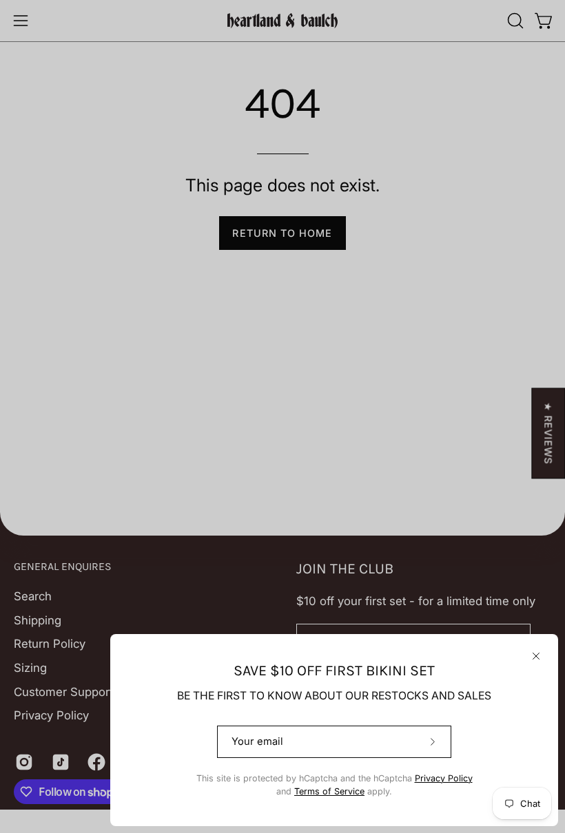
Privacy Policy (444, 778)
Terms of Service (329, 791)
